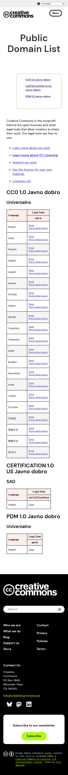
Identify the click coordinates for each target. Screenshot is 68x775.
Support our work (24, 162)
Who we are (12, 625)
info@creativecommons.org (21, 695)
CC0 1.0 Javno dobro (38, 79)
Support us (11, 643)
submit (60, 609)
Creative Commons (18, 14)
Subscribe (34, 736)
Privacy (42, 633)
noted (48, 753)
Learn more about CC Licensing (35, 155)
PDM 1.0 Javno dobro (38, 96)
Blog (6, 637)
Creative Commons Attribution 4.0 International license (35, 760)
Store (7, 649)
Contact (43, 625)
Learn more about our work (31, 148)
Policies (42, 641)
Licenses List (21, 181)
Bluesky (9, 704)
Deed (31, 225)
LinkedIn (29, 704)
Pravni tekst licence (38, 228)
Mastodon (19, 704)
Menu (56, 13)
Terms (41, 649)
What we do (12, 631)
